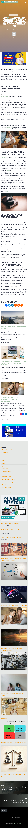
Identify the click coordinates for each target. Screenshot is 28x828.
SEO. (7, 191)
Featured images (4, 96)
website (4, 71)
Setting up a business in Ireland (7, 449)
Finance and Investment (7, 490)
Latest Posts (3, 460)
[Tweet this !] (9, 305)
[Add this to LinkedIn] (12, 305)
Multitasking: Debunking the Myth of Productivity (11, 672)
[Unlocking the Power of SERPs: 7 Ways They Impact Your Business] (12, 352)
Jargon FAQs (3, 466)
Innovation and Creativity (7, 482)
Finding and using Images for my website (13, 328)
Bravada (13, 823)
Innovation (3, 457)
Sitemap (4, 810)
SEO (15, 157)
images (6, 67)
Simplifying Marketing (11, 2)
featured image (5, 157)
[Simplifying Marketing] (2, 1)
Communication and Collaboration (9, 492)
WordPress (19, 823)
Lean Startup (4, 463)
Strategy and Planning (6, 471)
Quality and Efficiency (6, 476)
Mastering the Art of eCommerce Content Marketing (10, 399)
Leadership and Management (8, 479)
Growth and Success (6, 487)
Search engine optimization (7, 117)
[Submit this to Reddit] (18, 305)
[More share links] (21, 305)
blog (17, 69)
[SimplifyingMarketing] (21, 414)
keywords (8, 170)
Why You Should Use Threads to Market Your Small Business (14, 605)
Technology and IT (6, 468)
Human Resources (6, 484)
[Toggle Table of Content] (2, 95)
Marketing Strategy (14, 15)
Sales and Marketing (6, 473)
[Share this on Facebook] (6, 305)
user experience (9, 127)
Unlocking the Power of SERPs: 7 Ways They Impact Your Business (14, 363)
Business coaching (5, 452)
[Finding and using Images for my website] (12, 317)
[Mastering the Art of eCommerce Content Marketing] (12, 388)
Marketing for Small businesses (7, 455)
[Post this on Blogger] (15, 305)
